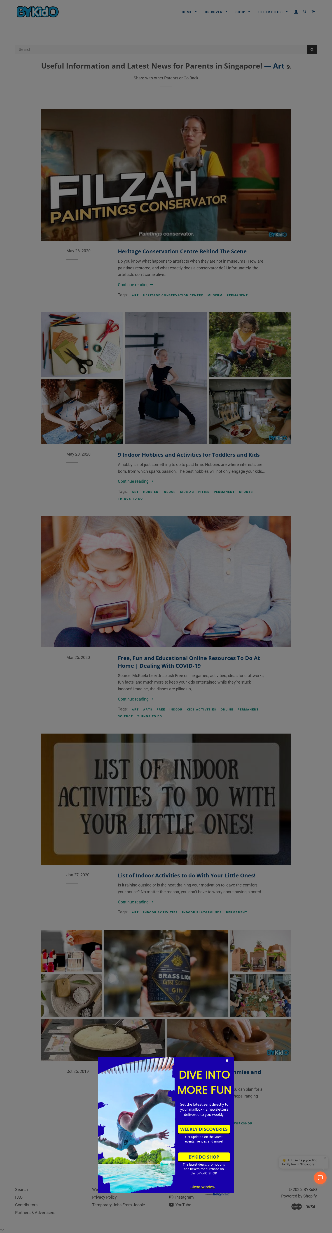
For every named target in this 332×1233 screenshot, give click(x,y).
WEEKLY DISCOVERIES (204, 1129)
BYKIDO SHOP (204, 1157)
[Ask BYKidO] (320, 1177)
